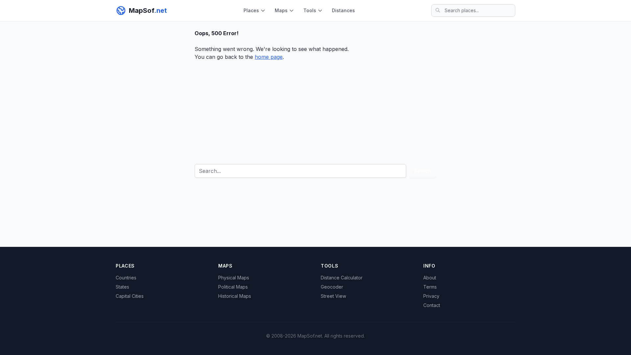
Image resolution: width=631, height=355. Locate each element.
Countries (126, 277)
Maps (281, 10)
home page (269, 57)
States (122, 287)
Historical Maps (234, 296)
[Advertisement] (315, 110)
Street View (333, 296)
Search (422, 171)
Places (251, 10)
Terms (430, 287)
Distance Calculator (341, 277)
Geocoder (332, 287)
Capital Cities (130, 296)
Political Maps (233, 287)
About (429, 277)
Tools (309, 10)
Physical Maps (233, 277)
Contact (431, 305)
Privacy (431, 296)
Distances (343, 10)
